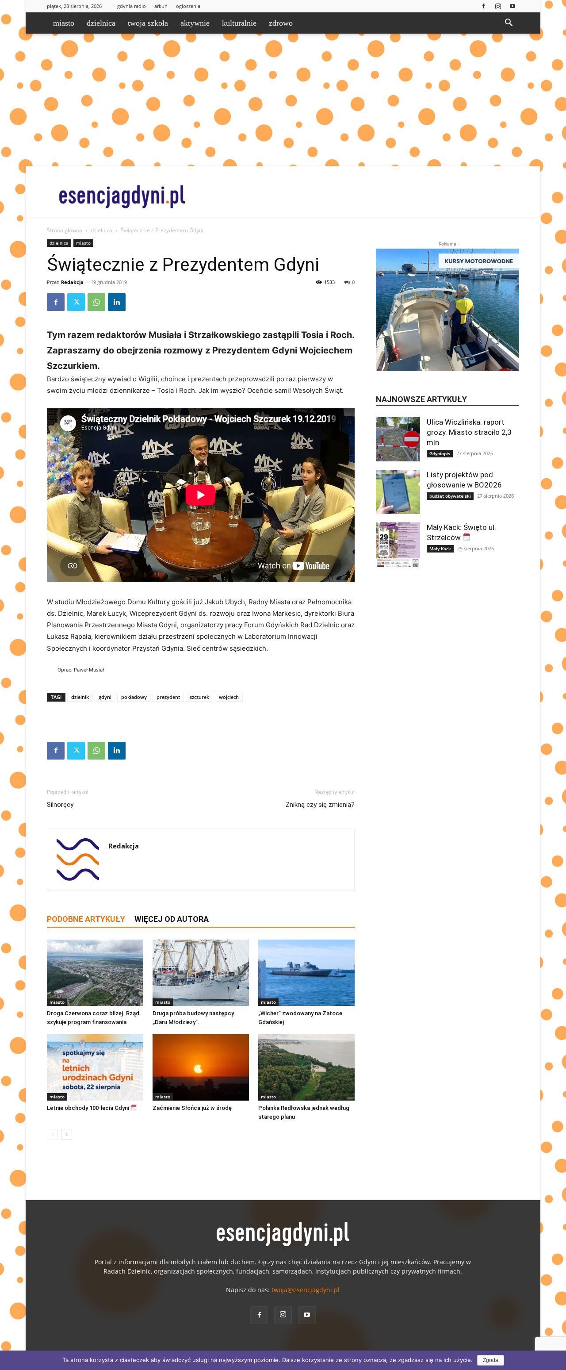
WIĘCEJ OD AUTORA (171, 919)
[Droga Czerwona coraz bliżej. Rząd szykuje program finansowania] (95, 973)
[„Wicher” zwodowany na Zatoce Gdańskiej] (306, 973)
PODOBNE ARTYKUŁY (86, 919)
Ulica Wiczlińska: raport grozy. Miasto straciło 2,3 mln (469, 432)
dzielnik (80, 697)
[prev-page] (52, 1134)
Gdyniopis (439, 453)
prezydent (168, 697)
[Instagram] (498, 6)
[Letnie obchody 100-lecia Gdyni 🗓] (95, 1067)
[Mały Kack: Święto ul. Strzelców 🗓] (398, 544)
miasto (63, 23)
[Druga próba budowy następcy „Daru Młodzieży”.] (201, 973)
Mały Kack (440, 548)
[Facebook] (483, 6)
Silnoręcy (60, 805)
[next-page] (66, 1134)
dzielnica (101, 23)
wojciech (229, 697)
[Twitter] (76, 302)
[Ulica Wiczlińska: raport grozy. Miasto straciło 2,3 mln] (398, 439)
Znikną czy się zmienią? (320, 805)
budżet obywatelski (450, 496)
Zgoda (490, 1360)
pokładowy (134, 697)
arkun (161, 6)
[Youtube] (512, 6)
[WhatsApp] (96, 302)
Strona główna (64, 230)
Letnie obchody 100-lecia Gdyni (88, 1108)
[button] (508, 23)
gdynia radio (131, 6)
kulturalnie (239, 23)
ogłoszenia (188, 6)
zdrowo (281, 23)
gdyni (105, 697)
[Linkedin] (117, 302)
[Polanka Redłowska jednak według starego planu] (306, 1067)
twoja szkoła (148, 23)
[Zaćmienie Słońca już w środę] (201, 1067)
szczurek (199, 697)
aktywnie (195, 23)
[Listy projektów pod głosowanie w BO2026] (398, 492)
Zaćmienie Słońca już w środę (192, 1108)
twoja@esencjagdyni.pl (306, 1290)
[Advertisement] (283, 100)
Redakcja (72, 282)
